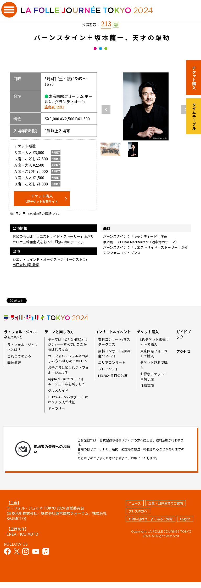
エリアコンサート (111, 362)
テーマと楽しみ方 (59, 331)
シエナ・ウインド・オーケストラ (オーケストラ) (50, 259)
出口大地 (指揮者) (26, 264)
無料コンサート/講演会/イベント (114, 353)
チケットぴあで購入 (154, 365)
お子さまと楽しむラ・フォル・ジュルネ (68, 370)
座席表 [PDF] (54, 106)
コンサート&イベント (113, 331)
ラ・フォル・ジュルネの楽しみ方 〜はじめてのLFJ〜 (68, 358)
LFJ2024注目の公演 (112, 375)
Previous (106, 109)
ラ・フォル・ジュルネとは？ (22, 347)
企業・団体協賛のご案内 (165, 503)
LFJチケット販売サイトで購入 (154, 342)
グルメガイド (58, 390)
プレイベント (108, 368)
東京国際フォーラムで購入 (154, 353)
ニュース (135, 503)
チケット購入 (42, 198)
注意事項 (147, 385)
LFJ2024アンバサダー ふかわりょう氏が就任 (68, 399)
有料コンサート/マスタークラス (114, 342)
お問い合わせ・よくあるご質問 (150, 519)
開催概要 (14, 362)
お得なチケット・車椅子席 (154, 376)
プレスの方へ (138, 511)
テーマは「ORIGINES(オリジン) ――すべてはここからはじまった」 (68, 344)
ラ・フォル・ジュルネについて (20, 334)
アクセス (183, 351)
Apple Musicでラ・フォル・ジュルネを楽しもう (66, 381)
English (185, 519)
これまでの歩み (19, 356)
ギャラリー (56, 408)
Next (185, 109)
